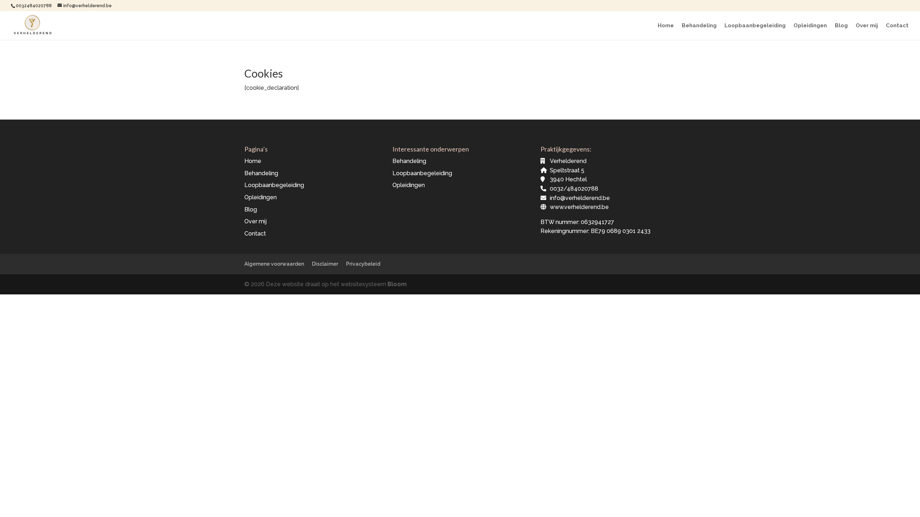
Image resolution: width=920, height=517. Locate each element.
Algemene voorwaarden (274, 264)
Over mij (867, 26)
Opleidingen (810, 26)
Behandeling (699, 26)
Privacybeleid (363, 264)
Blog (841, 26)
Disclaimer (325, 264)
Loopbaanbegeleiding (755, 26)
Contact (897, 26)
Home (666, 26)
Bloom (397, 284)
